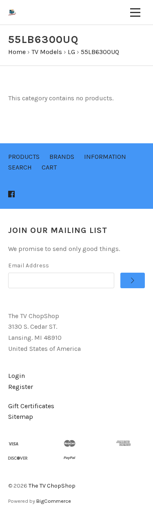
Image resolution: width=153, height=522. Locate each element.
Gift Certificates (31, 406)
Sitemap (20, 416)
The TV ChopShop (52, 485)
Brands (61, 156)
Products (24, 156)
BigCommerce (53, 501)
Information (105, 156)
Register (20, 387)
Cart (49, 167)
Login (16, 376)
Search (20, 167)
